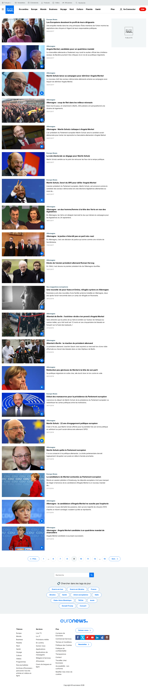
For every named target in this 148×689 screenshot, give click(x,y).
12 (95, 559)
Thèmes (19, 629)
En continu (23, 9)
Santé (97, 9)
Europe (34, 9)
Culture (80, 9)
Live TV (39, 633)
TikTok (80, 600)
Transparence (61, 654)
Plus (57, 629)
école (92, 600)
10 (81, 559)
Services (39, 629)
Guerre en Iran (57, 589)
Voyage (63, 9)
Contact (59, 657)
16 (105, 559)
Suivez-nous (40, 646)
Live (142, 9)
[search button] (76, 3)
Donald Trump (67, 606)
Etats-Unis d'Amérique (62, 600)
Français (7, 3)
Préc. (34, 559)
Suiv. (114, 559)
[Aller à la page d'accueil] (10, 10)
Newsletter (82, 644)
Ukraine (52, 595)
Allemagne (50, 46)
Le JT (38, 636)
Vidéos (18, 658)
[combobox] (88, 3)
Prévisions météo (42, 639)
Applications (40, 649)
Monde (43, 9)
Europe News (51, 19)
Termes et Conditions (64, 642)
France (93, 589)
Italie (97, 595)
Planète (89, 9)
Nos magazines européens (57, 287)
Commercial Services (63, 639)
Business (53, 9)
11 (88, 559)
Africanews (40, 661)
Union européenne (80, 595)
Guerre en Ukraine (77, 589)
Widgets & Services (43, 658)
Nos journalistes (22, 665)
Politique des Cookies (64, 645)
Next (72, 9)
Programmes (21, 662)
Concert (83, 606)
